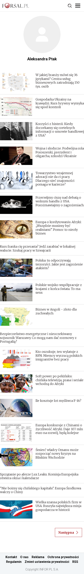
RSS (75, 562)
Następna (66, 532)
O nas (24, 557)
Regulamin (13, 562)
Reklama (38, 557)
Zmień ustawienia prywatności (47, 562)
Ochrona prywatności (63, 557)
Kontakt (11, 557)
